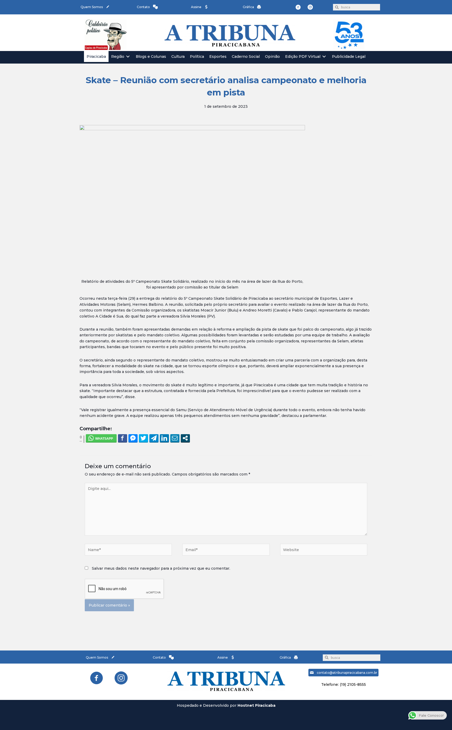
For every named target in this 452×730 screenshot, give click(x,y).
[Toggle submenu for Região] (128, 57)
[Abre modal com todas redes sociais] (185, 438)
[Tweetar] (143, 438)
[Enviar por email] (174, 438)
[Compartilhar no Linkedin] (164, 438)
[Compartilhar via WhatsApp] (101, 438)
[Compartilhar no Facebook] (122, 438)
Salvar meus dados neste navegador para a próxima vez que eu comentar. (161, 568)
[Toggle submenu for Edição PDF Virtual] (324, 57)
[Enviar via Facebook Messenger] (133, 438)
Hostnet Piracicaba (256, 705)
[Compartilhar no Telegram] (154, 438)
